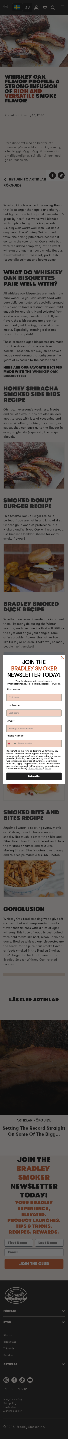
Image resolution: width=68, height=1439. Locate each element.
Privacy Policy (35, 768)
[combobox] (12, 743)
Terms (48, 768)
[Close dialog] (62, 657)
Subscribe (34, 776)
